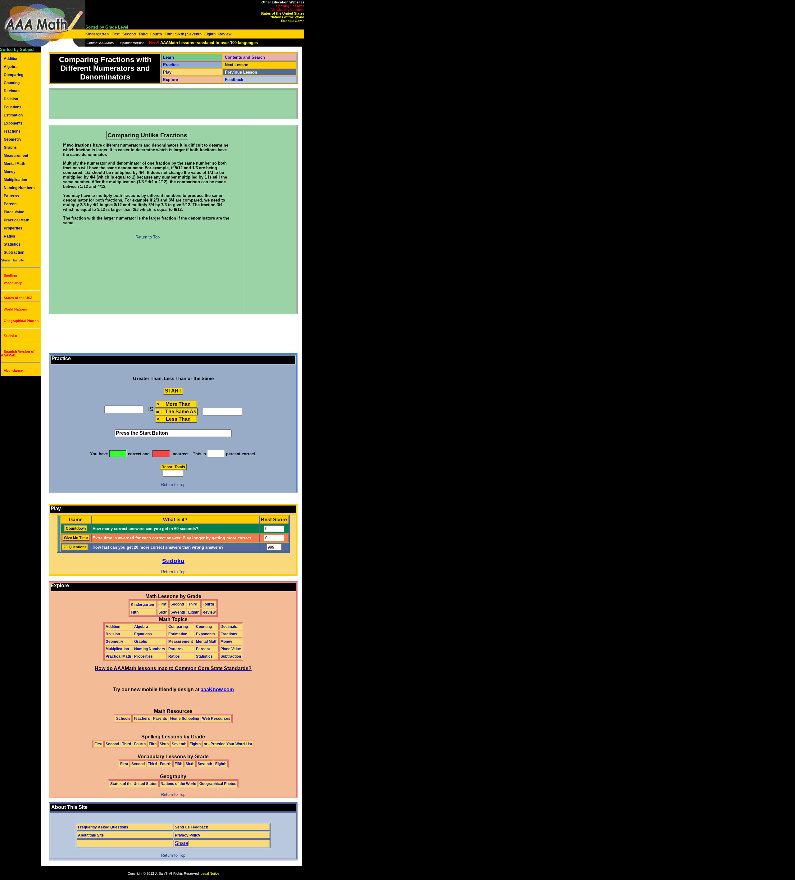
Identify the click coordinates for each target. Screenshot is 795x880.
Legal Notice (209, 873)
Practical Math (16, 220)
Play (167, 72)
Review (224, 34)
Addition (11, 59)
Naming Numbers (19, 188)
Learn (168, 57)
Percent (11, 204)
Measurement (16, 155)
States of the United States (282, 13)
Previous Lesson (241, 72)
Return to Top (147, 237)
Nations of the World (287, 17)
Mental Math (14, 163)
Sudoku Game (292, 21)
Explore (170, 79)
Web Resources (216, 718)
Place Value (14, 212)
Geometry (12, 139)
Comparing (13, 75)
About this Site (91, 835)
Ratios (9, 236)
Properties (13, 228)
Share (181, 843)
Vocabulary (13, 283)
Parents (160, 718)
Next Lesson (236, 64)
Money (10, 172)
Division (11, 99)
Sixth (179, 34)
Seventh (194, 34)
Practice (171, 64)
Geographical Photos (21, 321)
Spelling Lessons (290, 6)
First (115, 34)
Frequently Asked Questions (103, 827)
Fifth (168, 34)
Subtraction (14, 252)
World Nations (15, 309)
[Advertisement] (164, 104)
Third (143, 34)
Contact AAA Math (100, 43)
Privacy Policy (187, 835)
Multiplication (15, 180)
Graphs (10, 147)
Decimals (12, 91)
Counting (12, 83)
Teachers (142, 718)
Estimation (13, 115)
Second (129, 34)
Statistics (12, 244)
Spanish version (132, 43)
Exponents (13, 123)
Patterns (11, 196)
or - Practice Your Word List (228, 744)
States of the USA (18, 298)
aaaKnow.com (217, 689)
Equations (12, 107)
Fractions (12, 131)
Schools (123, 718)
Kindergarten (97, 34)
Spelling (10, 275)
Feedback (234, 79)
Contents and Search (245, 57)
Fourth (156, 34)
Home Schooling (184, 718)
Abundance (13, 370)
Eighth (209, 34)
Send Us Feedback (191, 827)
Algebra (11, 67)
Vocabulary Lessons (287, 9)
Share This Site (12, 260)
